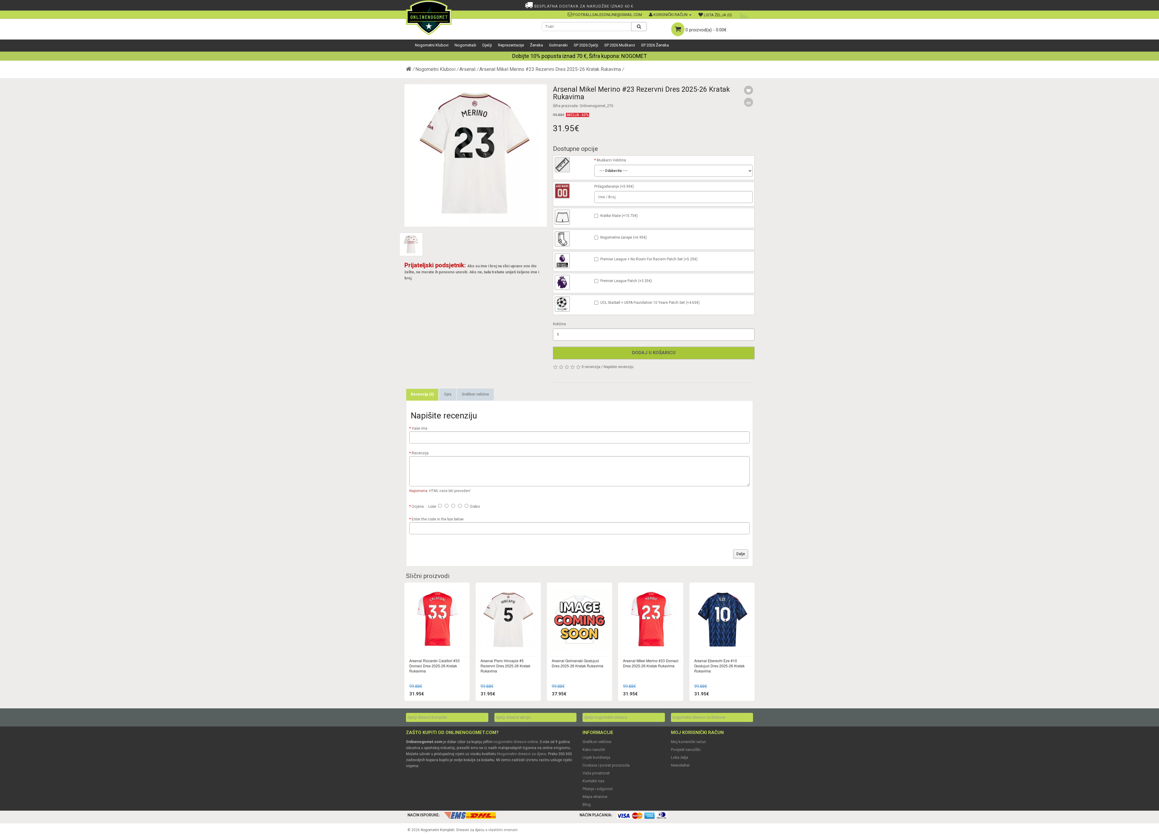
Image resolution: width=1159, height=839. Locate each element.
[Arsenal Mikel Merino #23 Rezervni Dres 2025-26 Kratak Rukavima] (475, 155)
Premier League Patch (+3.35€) (626, 281)
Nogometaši (465, 45)
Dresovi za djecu (470, 830)
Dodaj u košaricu (653, 352)
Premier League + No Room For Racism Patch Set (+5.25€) (649, 259)
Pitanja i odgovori (598, 789)
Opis (448, 394)
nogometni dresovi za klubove (698, 717)
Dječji (487, 45)
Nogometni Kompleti (438, 830)
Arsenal (467, 69)
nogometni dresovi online (515, 741)
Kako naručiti (594, 749)
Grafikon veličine (475, 394)
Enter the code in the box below (438, 519)
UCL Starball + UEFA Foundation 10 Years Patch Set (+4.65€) (650, 302)
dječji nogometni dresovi (605, 717)
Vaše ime (419, 428)
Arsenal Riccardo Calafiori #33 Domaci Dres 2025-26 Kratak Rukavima (434, 665)
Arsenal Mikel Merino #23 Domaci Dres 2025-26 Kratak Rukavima (650, 663)
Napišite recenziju (619, 367)
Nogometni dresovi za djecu (521, 754)
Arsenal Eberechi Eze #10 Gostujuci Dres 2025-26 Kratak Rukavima (719, 665)
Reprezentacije (511, 45)
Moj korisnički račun (688, 741)
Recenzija (420, 453)
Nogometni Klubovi (432, 45)
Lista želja (679, 757)
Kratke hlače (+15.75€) (619, 216)
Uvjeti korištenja (596, 757)
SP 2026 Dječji (586, 45)
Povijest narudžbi (686, 749)
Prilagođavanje (606, 186)
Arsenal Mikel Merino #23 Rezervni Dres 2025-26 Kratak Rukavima (550, 69)
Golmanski (558, 45)
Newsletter (680, 765)
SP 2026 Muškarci (619, 45)
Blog (587, 804)
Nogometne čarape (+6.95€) (623, 237)
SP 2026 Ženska (655, 45)
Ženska (536, 45)
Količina (559, 324)
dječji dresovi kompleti (427, 717)
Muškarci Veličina (611, 160)
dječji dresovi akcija (513, 717)
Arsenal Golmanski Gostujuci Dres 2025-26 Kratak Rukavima (577, 663)
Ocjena (418, 506)
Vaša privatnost (596, 773)
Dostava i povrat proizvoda (606, 765)
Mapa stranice (595, 796)
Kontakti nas (593, 781)
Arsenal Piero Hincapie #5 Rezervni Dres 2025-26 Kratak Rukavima (505, 665)
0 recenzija (591, 367)
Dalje (740, 554)
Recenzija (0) (422, 394)
